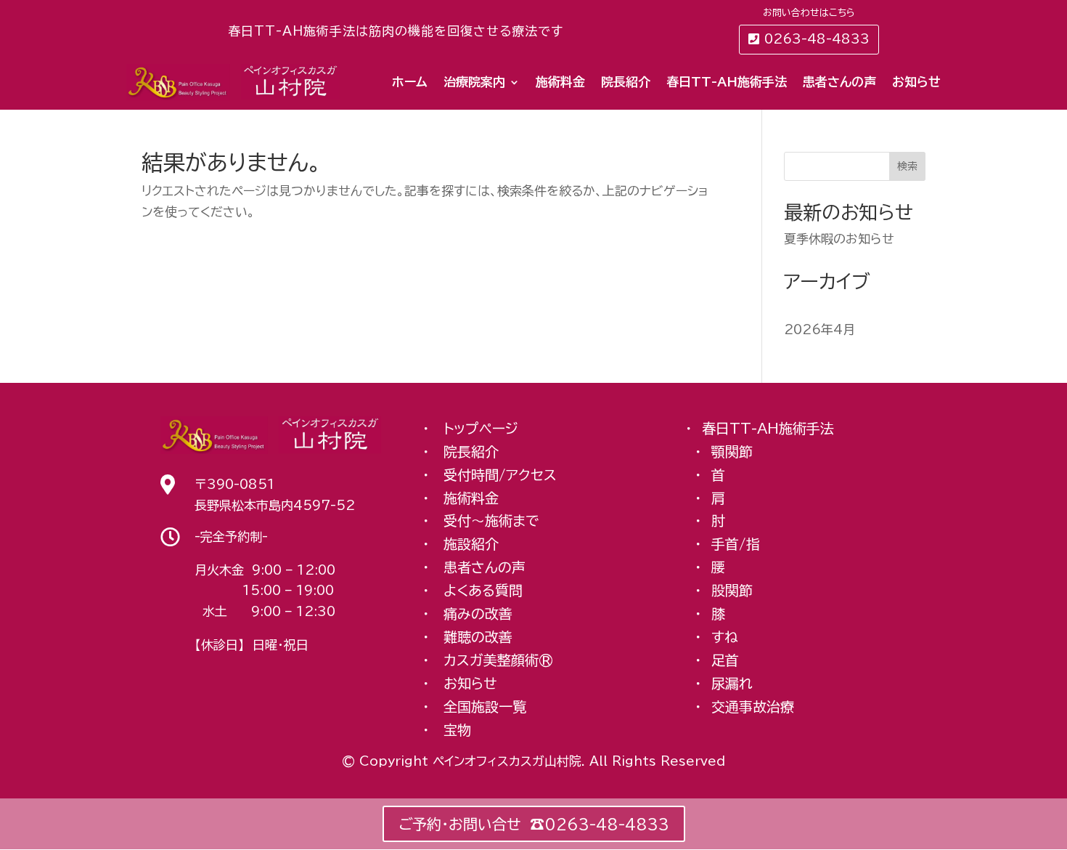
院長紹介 (625, 82)
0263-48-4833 (817, 39)
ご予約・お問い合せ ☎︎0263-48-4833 (533, 824)
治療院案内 (474, 82)
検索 (907, 166)
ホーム (410, 82)
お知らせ (916, 82)
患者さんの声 (839, 82)
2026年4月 (819, 329)
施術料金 (560, 82)
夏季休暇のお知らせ (839, 238)
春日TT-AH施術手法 (726, 82)
